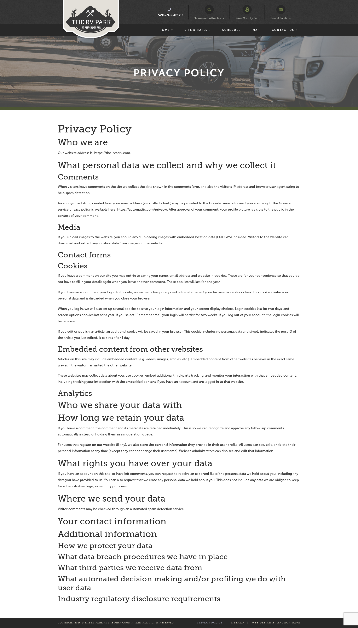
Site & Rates (196, 30)
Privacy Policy (210, 623)
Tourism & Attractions (209, 18)
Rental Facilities (281, 18)
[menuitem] (166, 30)
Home (165, 30)
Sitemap (237, 623)
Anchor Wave (288, 622)
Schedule (231, 30)
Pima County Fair (247, 18)
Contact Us (283, 30)
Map (256, 30)
